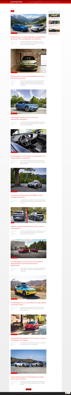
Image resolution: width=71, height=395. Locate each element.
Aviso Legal (39, 393)
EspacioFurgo (26, 393)
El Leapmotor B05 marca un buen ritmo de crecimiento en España (54, 18)
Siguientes (28, 389)
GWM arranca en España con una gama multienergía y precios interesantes (54, 25)
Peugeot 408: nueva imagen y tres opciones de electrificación (54, 33)
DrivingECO (17, 393)
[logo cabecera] (16, 1)
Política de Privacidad (34, 393)
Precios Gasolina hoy (12, 393)
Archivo (30, 393)
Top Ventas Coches (21, 393)
